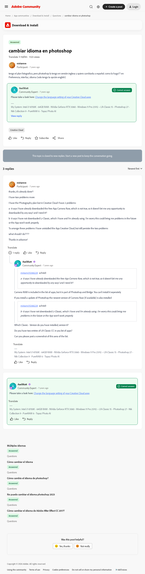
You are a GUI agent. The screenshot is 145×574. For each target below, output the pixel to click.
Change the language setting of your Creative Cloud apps (63, 96)
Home (8, 15)
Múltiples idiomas (16, 445)
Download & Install (41, 15)
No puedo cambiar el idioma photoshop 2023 (31, 494)
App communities (21, 15)
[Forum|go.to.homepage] (25, 7)
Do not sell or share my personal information (92, 569)
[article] (72, 218)
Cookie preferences (60, 569)
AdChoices (122, 569)
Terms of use (34, 569)
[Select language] (98, 7)
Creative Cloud (16, 130)
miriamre (21, 63)
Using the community (16, 569)
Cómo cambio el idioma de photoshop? (27, 478)
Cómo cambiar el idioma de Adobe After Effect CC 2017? (36, 510)
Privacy (46, 569)
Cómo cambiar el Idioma (20, 461)
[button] (6, 7)
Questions (57, 15)
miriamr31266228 (29, 272)
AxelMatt (23, 88)
